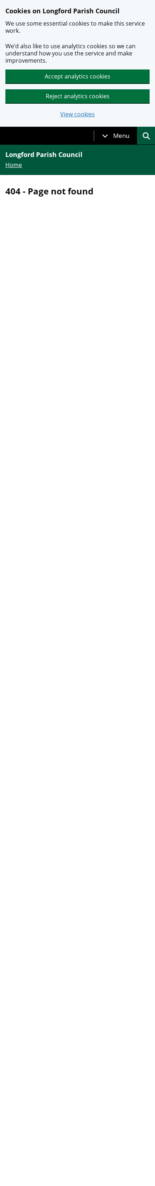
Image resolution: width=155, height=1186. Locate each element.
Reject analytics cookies (78, 96)
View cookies (77, 114)
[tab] (115, 136)
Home (13, 165)
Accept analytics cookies (77, 76)
